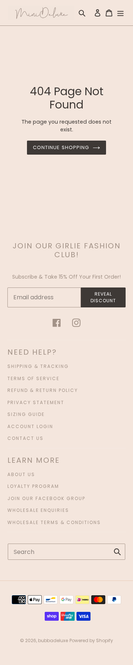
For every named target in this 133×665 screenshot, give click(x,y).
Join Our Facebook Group (46, 498)
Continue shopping (61, 147)
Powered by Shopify (91, 640)
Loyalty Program (33, 486)
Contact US (25, 438)
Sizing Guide (26, 414)
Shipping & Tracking (38, 366)
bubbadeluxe (53, 640)
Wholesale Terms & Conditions (54, 522)
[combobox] (66, 552)
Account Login (30, 426)
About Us (21, 474)
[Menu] (120, 13)
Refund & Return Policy (42, 390)
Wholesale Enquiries (38, 510)
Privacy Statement (35, 402)
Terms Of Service (33, 378)
